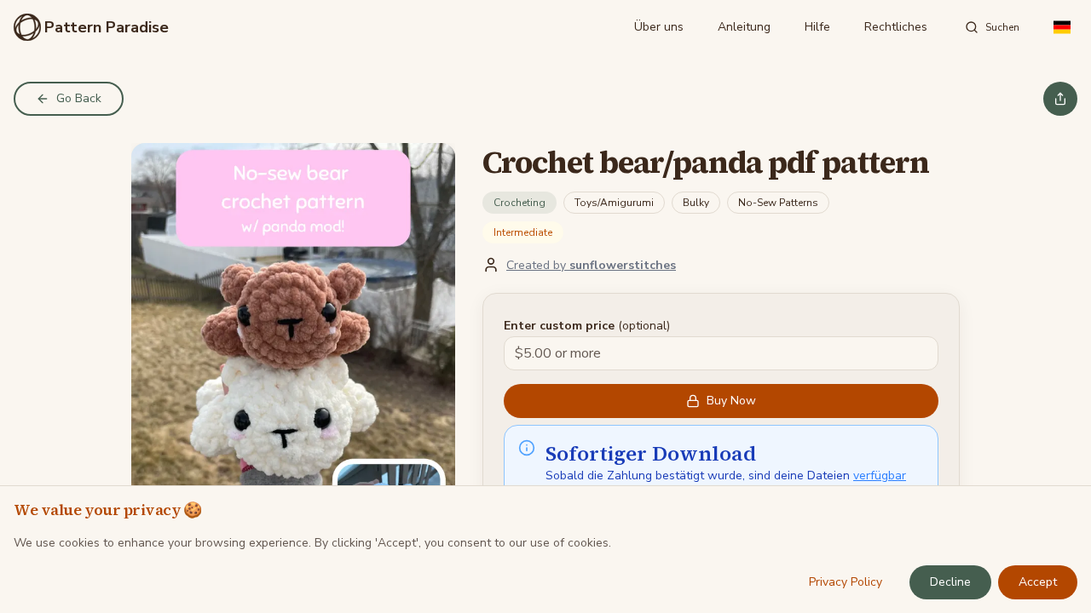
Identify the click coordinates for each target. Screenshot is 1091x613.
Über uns (659, 27)
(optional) (587, 326)
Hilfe (817, 27)
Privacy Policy (845, 582)
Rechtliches (895, 27)
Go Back (78, 98)
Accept (1038, 582)
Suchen (1002, 27)
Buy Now (731, 400)
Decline (950, 582)
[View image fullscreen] (293, 345)
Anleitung (744, 27)
